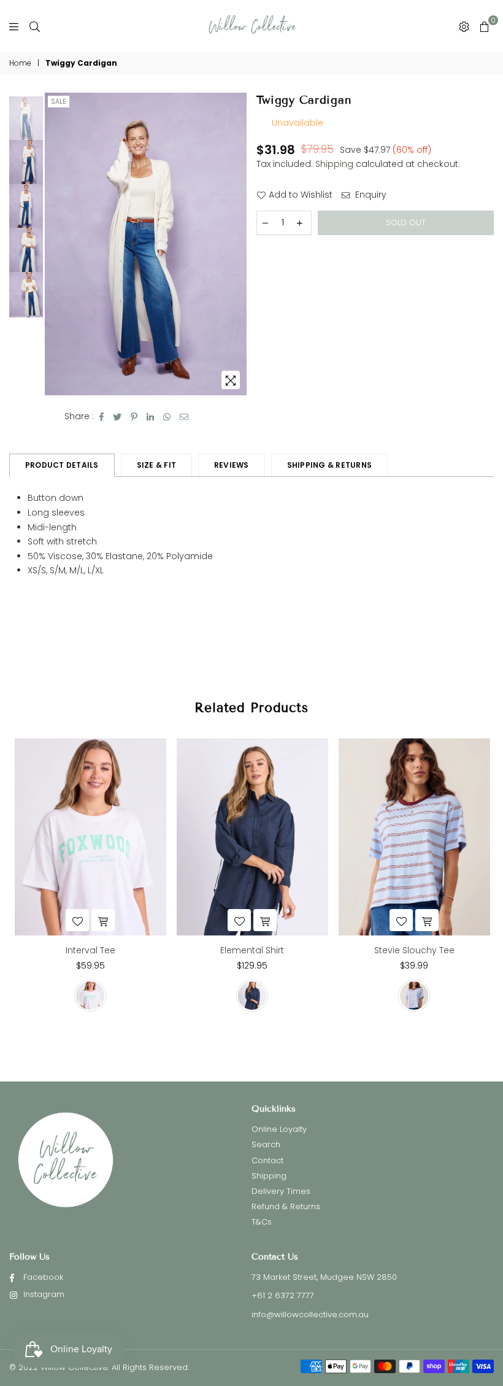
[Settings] (464, 26)
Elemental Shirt (252, 950)
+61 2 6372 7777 (283, 1295)
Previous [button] (55, 244)
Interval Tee (90, 950)
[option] (146, 244)
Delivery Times (281, 1191)
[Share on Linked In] (151, 417)
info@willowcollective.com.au (310, 1314)
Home (20, 63)
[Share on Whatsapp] (167, 417)
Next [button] (236, 244)
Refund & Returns (286, 1206)
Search (266, 1144)
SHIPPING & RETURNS (329, 465)
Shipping (334, 164)
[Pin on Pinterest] (134, 417)
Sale (58, 101)
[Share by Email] (184, 417)
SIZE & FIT (156, 465)
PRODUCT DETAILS (62, 465)
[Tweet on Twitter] (117, 417)
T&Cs (262, 1222)
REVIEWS (231, 465)
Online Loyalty (279, 1129)
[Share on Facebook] (101, 417)
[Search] (34, 26)
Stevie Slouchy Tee (414, 950)
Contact (267, 1160)
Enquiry (369, 195)
